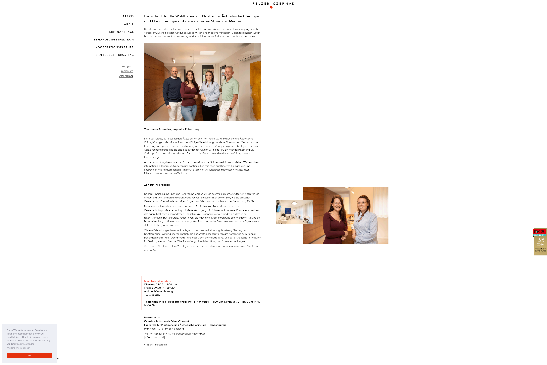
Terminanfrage (121, 31)
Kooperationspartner (115, 47)
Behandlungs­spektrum (114, 39)
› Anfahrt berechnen (155, 344)
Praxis (128, 16)
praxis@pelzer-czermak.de (190, 333)
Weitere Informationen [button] (18, 347)
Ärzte (129, 24)
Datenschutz (126, 75)
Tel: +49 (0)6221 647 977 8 (159, 333)
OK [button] (29, 355)
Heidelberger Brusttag (113, 54)
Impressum (127, 70)
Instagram (127, 66)
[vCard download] (154, 337)
